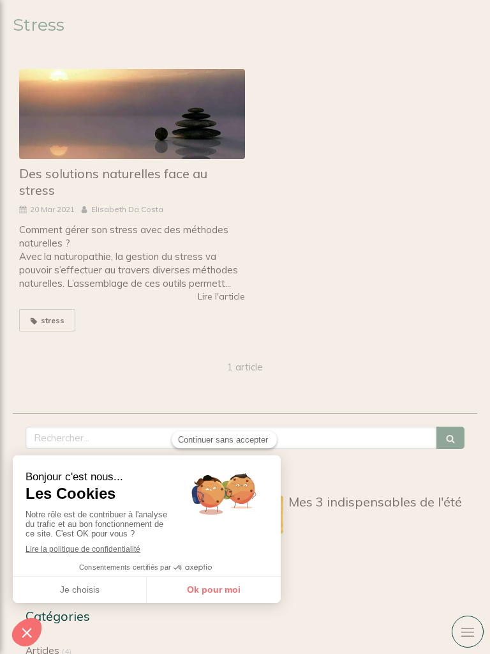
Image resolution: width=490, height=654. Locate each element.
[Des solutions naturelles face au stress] (132, 114)
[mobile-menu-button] (468, 632)
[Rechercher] (450, 438)
